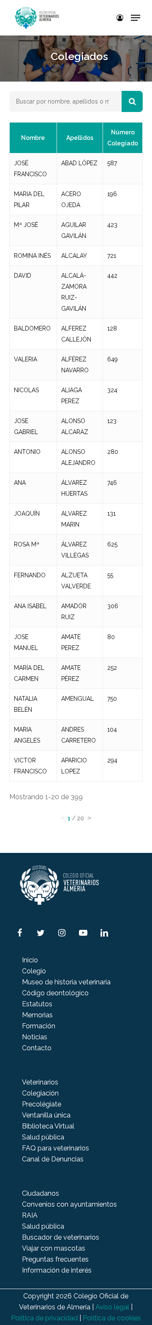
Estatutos (37, 1004)
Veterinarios (40, 1082)
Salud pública (43, 1137)
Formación (38, 1026)
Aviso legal (112, 1307)
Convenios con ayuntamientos (69, 1204)
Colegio (34, 971)
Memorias (37, 1015)
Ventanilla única (46, 1115)
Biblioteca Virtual (48, 1126)
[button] (135, 18)
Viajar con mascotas (53, 1248)
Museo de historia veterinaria (66, 982)
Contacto (37, 1048)
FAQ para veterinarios (55, 1148)
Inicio (30, 960)
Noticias (34, 1037)
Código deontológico (55, 993)
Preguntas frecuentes (55, 1259)
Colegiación (40, 1093)
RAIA (30, 1215)
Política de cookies (112, 1318)
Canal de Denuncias (53, 1159)
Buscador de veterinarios (60, 1237)
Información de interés (57, 1270)
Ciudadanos (40, 1193)
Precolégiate (41, 1104)
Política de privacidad (44, 1318)
